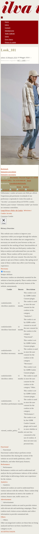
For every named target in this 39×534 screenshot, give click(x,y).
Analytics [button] (4, 482)
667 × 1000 (21, 60)
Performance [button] (5, 464)
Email (29, 181)
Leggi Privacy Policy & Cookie (12, 210)
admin (3, 58)
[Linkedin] (21, 190)
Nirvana (19, 187)
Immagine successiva (8, 175)
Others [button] (3, 517)
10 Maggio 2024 (11, 58)
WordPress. (26, 187)
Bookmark (4, 169)
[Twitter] (13, 190)
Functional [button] (4, 447)
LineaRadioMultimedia (18, 183)
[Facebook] (5, 190)
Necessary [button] (4, 269)
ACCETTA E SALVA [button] (8, 532)
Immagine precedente (8, 172)
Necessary (6, 272)
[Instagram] (29, 190)
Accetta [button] (9, 213)
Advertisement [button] (6, 499)
